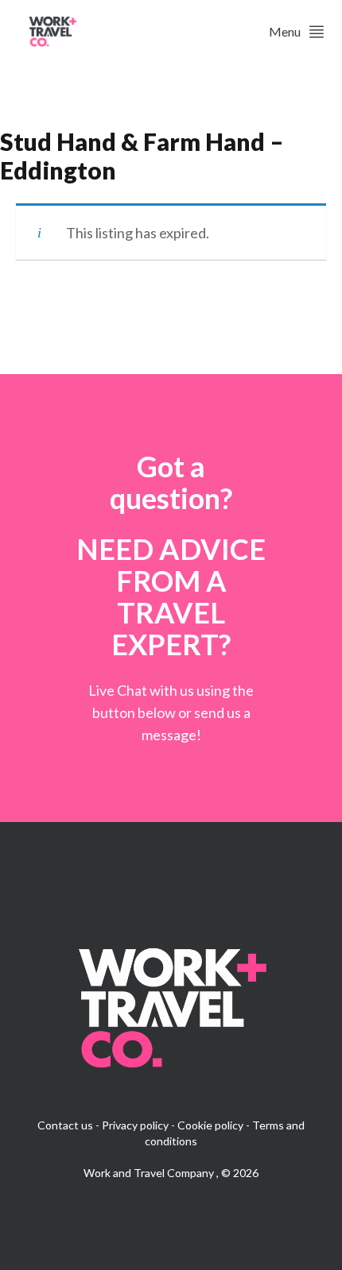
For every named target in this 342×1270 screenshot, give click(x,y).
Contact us (65, 1125)
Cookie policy (210, 1125)
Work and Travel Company (150, 1172)
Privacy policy (135, 1125)
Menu (285, 31)
